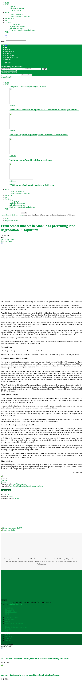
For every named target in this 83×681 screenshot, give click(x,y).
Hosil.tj (7, 49)
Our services (9, 55)
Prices (7, 12)
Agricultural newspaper (18, 26)
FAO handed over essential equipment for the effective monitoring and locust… (44, 109)
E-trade (7, 621)
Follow (11, 496)
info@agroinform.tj (15, 604)
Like (8, 494)
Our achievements (11, 57)
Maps (7, 614)
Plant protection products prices (16, 627)
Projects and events (16, 10)
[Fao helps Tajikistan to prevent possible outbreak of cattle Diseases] (21, 128)
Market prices (9, 619)
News (7, 5)
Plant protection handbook (14, 623)
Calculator (8, 629)
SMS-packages (15, 24)
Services (8, 22)
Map (6, 20)
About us (8, 53)
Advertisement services (17, 28)
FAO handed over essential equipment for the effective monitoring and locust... (35, 658)
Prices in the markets (17, 14)
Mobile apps (9, 51)
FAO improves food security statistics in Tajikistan (32, 185)
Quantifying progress (18, 484)
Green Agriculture (11, 617)
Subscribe (16, 498)
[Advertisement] (18, 296)
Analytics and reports (17, 8)
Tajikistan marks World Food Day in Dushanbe (31, 160)
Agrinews (13, 7)
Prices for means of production (20, 16)
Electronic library (11, 612)
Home (7, 3)
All (11, 87)
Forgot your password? (9, 71)
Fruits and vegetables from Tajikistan (22, 30)
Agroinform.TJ (6, 602)
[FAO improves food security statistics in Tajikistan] (21, 179)
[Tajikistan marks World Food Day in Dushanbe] (21, 154)
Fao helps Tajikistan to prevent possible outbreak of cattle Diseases (39, 135)
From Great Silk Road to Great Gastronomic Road (26, 486)
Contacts (8, 59)
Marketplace (9, 18)
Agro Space (9, 608)
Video (7, 32)
